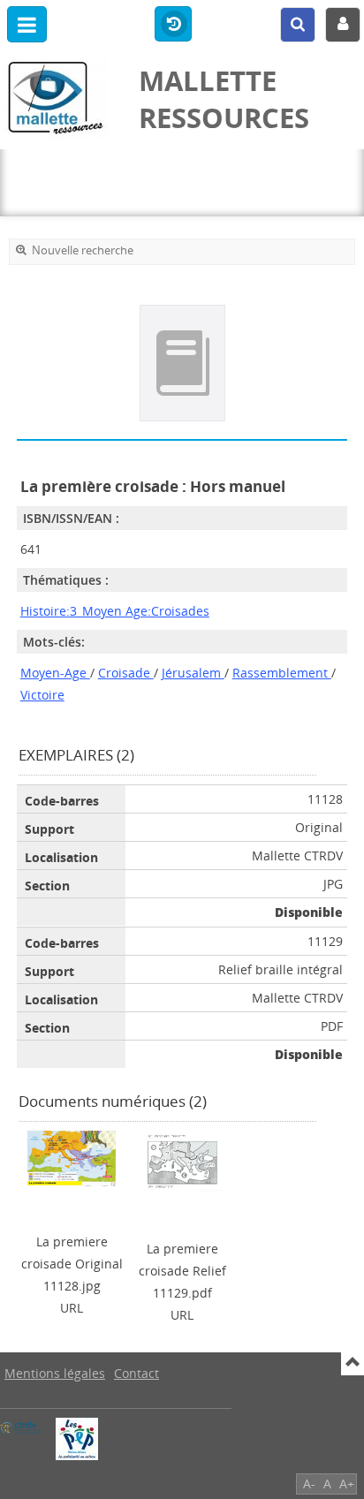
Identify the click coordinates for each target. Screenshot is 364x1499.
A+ (346, 1483)
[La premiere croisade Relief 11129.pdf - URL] (182, 1160)
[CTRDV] (21, 1428)
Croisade (126, 672)
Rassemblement (281, 672)
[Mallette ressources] (60, 98)
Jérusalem (193, 672)
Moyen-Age (55, 672)
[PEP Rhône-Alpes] (77, 1439)
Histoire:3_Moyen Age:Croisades (114, 610)
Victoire (42, 694)
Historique (173, 24)
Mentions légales (54, 1373)
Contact (136, 1373)
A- (309, 1483)
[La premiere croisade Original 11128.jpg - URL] (71, 1156)
